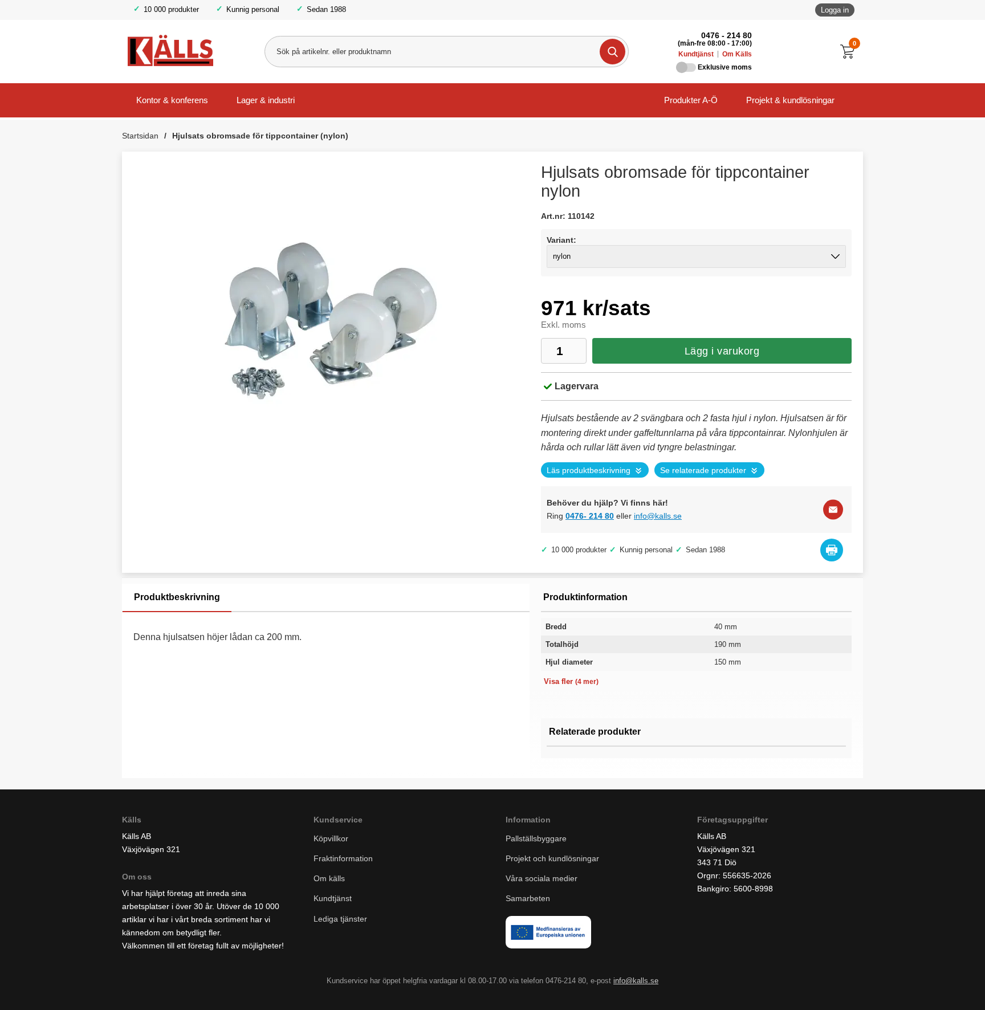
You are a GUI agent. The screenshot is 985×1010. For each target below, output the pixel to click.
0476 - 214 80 (726, 35)
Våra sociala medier (541, 878)
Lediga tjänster (340, 918)
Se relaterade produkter (703, 470)
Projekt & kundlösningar (790, 100)
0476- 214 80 (589, 515)
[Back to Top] (916, 984)
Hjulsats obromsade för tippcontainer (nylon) (260, 135)
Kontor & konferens (172, 100)
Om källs (329, 878)
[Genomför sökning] (612, 51)
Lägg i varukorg (722, 351)
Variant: (561, 240)
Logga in (835, 10)
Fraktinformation (343, 858)
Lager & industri (266, 100)
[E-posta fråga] (833, 509)
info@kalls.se (658, 515)
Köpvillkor (331, 838)
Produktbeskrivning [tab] (177, 597)
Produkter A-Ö (691, 100)
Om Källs (737, 54)
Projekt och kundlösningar (552, 858)
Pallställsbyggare (536, 838)
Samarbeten (529, 898)
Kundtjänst (696, 54)
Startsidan (140, 135)
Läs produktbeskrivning (588, 470)
